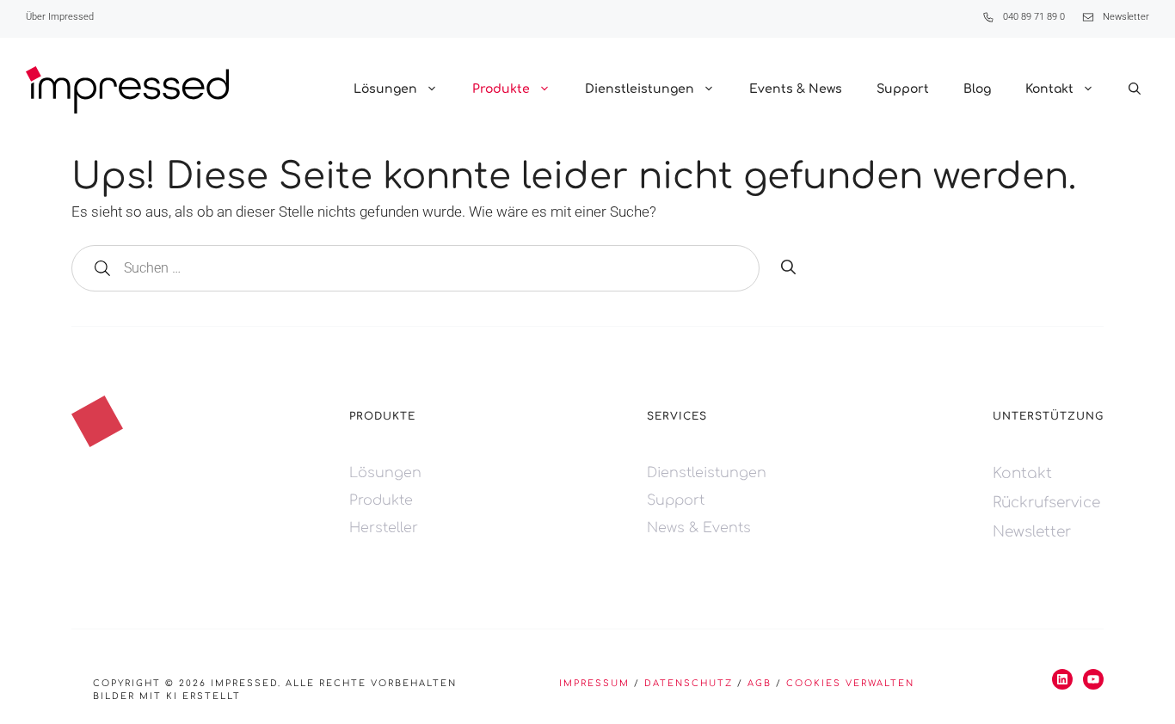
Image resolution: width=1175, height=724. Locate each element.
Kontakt (1049, 89)
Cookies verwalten (850, 683)
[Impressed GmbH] (127, 90)
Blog (977, 89)
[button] (1134, 89)
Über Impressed (60, 16)
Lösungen (385, 89)
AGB (759, 683)
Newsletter (1126, 16)
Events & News (795, 89)
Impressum (594, 683)
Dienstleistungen (639, 89)
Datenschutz (688, 683)
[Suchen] (788, 268)
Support (903, 89)
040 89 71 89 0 (1034, 16)
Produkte (501, 89)
